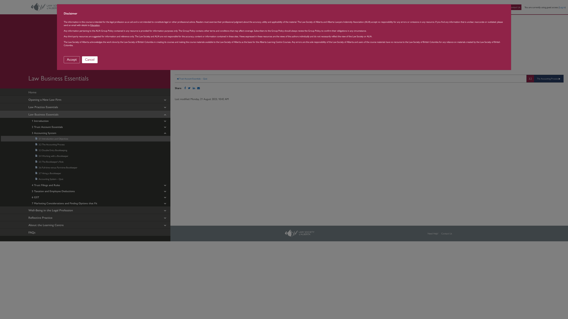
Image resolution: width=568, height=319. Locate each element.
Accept (72, 59)
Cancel (90, 59)
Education (95, 25)
